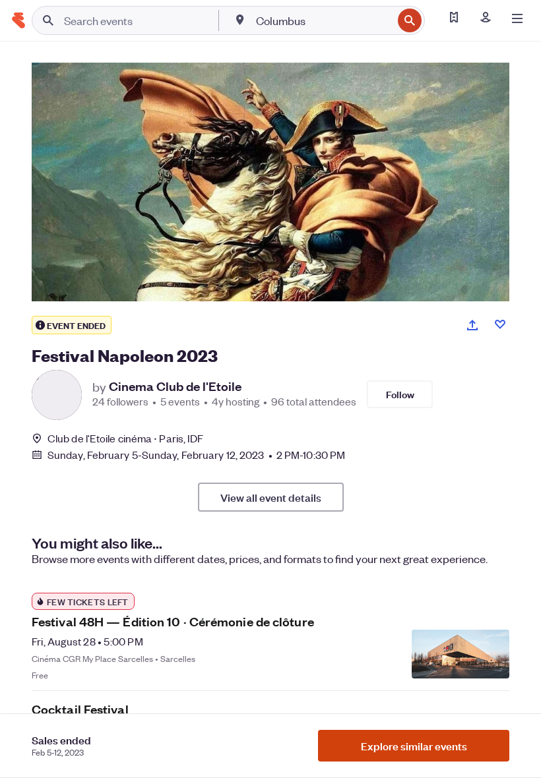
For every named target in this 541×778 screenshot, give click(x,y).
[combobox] (323, 20)
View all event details (270, 497)
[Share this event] (472, 325)
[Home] (18, 20)
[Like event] (500, 324)
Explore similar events (414, 745)
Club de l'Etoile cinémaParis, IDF (125, 438)
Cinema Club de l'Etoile (175, 386)
